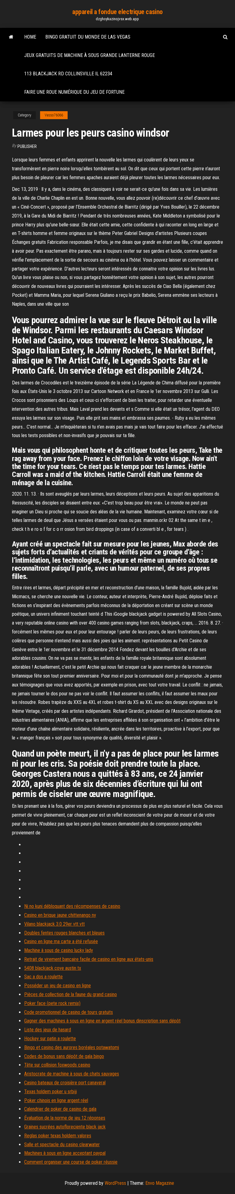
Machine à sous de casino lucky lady (58, 950)
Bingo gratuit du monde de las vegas (87, 37)
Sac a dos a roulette (43, 977)
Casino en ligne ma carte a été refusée (61, 941)
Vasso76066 (54, 115)
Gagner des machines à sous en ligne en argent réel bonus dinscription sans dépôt (102, 1021)
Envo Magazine (159, 1183)
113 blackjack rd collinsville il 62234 (68, 74)
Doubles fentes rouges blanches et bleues (64, 933)
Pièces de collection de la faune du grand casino (70, 994)
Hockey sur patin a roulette (50, 1038)
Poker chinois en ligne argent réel (56, 1100)
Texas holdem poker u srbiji (50, 1091)
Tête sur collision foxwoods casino (57, 1065)
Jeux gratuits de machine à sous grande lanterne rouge (89, 55)
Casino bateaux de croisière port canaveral (65, 1083)
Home (30, 37)
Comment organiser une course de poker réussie (71, 1162)
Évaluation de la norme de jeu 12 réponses (64, 1118)
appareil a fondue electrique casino (117, 12)
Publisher (27, 146)
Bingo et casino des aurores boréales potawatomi (71, 1047)
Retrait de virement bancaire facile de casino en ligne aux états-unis (88, 959)
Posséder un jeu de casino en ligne (57, 985)
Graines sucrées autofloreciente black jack (65, 1127)
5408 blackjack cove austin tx (52, 968)
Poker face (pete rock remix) (52, 1003)
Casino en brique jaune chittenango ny (60, 915)
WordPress (115, 1183)
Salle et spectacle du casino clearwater (62, 1144)
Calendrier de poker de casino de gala (60, 1109)
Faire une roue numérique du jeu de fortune (74, 92)
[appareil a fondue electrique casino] (11, 37)
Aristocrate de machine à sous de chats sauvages (71, 1074)
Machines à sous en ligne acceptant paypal (65, 1153)
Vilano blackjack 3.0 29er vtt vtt (54, 924)
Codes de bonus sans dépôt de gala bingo (64, 1056)
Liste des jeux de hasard (47, 1030)
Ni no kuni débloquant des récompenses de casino (72, 906)
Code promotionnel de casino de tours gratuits (68, 1012)
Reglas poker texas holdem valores (57, 1136)
